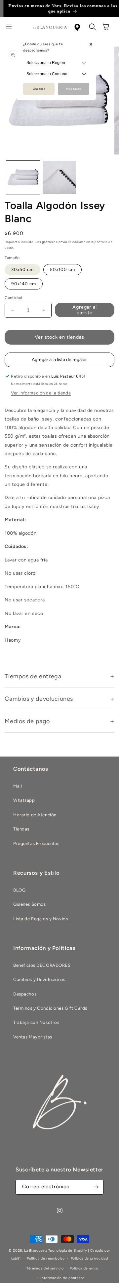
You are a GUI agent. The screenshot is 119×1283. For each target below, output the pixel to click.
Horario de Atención (35, 814)
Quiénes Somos (29, 904)
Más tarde (73, 88)
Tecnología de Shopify (67, 1250)
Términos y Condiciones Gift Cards (50, 1008)
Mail (17, 786)
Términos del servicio (45, 1268)
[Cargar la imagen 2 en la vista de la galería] (59, 177)
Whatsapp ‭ (24, 800)
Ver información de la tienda (41, 392)
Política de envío (84, 1268)
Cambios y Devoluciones (39, 979)
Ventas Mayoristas (32, 1036)
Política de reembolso (46, 1258)
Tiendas (21, 828)
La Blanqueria (35, 1250)
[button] (13, 27)
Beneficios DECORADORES (42, 965)
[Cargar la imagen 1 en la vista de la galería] (23, 177)
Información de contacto (62, 1278)
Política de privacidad (89, 1258)
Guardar (39, 88)
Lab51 (16, 1258)
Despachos (24, 993)
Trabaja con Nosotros (36, 1022)
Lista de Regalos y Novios (40, 918)
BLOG (19, 890)
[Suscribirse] (96, 1187)
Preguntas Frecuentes (36, 843)
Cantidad (13, 297)
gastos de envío (54, 242)
